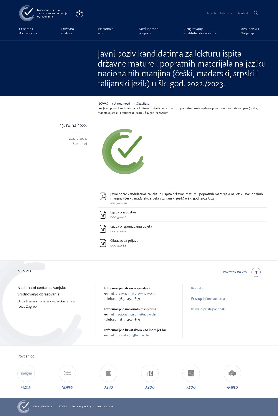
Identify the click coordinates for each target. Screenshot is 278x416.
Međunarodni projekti (149, 30)
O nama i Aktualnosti (28, 30)
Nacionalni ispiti (106, 30)
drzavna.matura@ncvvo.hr (136, 293)
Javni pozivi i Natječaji (249, 30)
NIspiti (211, 13)
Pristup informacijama (208, 298)
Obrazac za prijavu (124, 240)
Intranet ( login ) (81, 406)
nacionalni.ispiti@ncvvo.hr (136, 314)
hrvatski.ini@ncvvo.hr (132, 335)
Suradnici (80, 143)
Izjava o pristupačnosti (208, 309)
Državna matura (67, 30)
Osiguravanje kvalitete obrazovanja (200, 30)
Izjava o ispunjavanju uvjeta (131, 226)
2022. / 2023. (78, 138)
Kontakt (242, 13)
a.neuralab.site (104, 406)
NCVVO (62, 406)
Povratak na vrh (235, 271)
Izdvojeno (226, 13)
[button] (256, 13)
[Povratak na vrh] (256, 272)
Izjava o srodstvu (123, 212)
